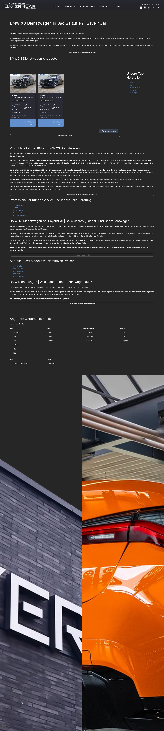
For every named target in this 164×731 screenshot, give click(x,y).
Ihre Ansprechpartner (20, 205)
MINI (11, 359)
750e (14, 353)
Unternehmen (103, 6)
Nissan (49, 359)
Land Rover (133, 90)
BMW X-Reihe (17, 266)
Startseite (57, 6)
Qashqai (52, 363)
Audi (130, 85)
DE (158, 7)
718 (124, 333)
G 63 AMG (89, 337)
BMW (131, 82)
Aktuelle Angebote (19, 210)
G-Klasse (89, 333)
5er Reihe (16, 333)
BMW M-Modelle (18, 276)
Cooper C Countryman (20, 363)
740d (14, 349)
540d (14, 337)
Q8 (50, 333)
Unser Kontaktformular (21, 213)
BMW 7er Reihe (18, 271)
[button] (4, 727)
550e (14, 341)
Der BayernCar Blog (19, 215)
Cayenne (126, 341)
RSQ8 (51, 341)
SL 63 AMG (89, 341)
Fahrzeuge (68, 6)
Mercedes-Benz (134, 88)
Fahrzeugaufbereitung (87, 6)
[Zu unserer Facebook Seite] (141, 7)
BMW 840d (16, 274)
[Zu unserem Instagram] (145, 7)
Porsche (122, 328)
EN (153, 7)
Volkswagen (133, 93)
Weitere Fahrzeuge (110, 131)
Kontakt (118, 6)
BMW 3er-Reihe (18, 269)
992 (124, 337)
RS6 (50, 337)
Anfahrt (15, 208)
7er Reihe (16, 345)
